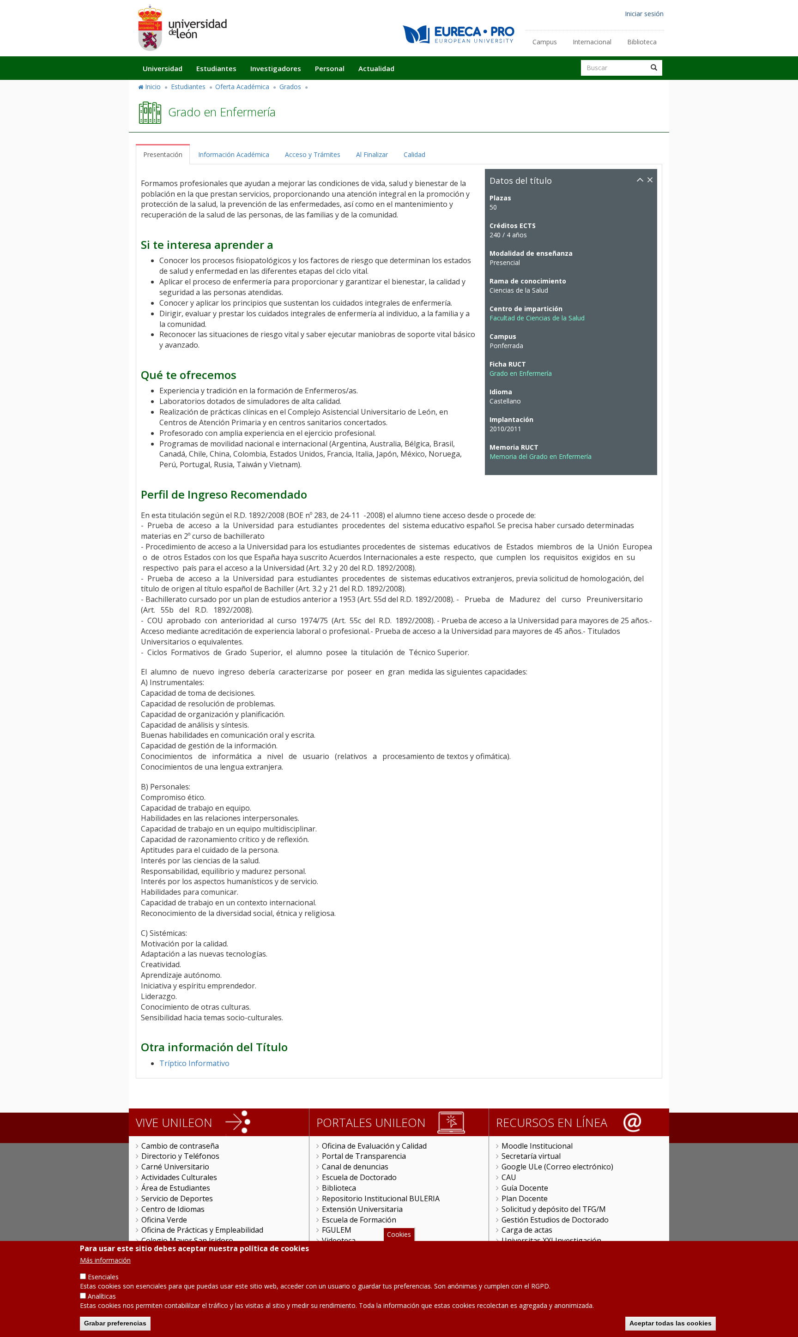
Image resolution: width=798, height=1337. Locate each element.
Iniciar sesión (644, 13)
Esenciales (103, 1276)
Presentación (162, 154)
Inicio (153, 86)
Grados (290, 86)
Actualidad (376, 68)
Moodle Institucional (537, 1146)
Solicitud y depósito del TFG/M (554, 1209)
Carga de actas (527, 1230)
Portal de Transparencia (364, 1156)
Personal (330, 68)
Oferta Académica (242, 86)
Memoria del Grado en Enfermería (541, 456)
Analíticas (102, 1296)
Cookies (399, 1234)
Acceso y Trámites (312, 154)
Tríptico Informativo (194, 1063)
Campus (544, 41)
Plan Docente (525, 1198)
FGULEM (336, 1230)
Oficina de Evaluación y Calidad (374, 1146)
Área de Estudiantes (175, 1188)
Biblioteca (642, 41)
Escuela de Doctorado (359, 1177)
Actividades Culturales (179, 1177)
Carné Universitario (175, 1167)
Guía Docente (525, 1188)
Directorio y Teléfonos (180, 1156)
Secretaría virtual (531, 1156)
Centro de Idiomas (173, 1209)
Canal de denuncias (355, 1167)
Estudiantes (216, 68)
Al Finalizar (372, 154)
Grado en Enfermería (521, 373)
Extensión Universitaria (362, 1209)
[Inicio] (182, 27)
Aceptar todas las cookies (670, 1323)
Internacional (592, 41)
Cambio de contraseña (180, 1146)
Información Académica (233, 154)
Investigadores (275, 68)
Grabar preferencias (115, 1323)
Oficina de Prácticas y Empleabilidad (202, 1230)
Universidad (162, 68)
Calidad (414, 154)
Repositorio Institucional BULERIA (381, 1198)
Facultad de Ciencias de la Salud (537, 317)
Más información (105, 1260)
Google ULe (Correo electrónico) (557, 1167)
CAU (509, 1177)
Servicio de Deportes (177, 1198)
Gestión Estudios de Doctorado (555, 1220)
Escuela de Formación (359, 1220)
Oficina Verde (164, 1220)
